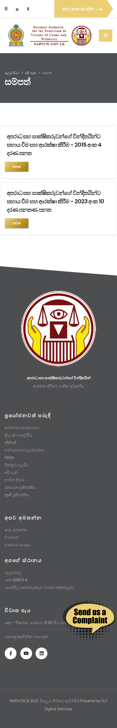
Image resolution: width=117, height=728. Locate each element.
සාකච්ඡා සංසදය (18, 544)
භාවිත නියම (14, 479)
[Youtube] (26, 653)
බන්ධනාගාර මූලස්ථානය (24, 450)
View (16, 166)
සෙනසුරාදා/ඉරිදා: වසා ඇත (26, 636)
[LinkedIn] (41, 653)
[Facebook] (11, 653)
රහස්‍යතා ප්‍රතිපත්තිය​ (20, 487)
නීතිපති (10, 442)
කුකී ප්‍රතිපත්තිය (17, 494)
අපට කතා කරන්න (78, 9)
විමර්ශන (12, 537)
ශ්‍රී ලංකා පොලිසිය (18, 435)
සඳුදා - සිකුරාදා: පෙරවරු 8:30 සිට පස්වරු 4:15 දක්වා (47, 622)
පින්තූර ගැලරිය (16, 465)
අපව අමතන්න (16, 530)
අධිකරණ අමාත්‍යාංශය (22, 427)
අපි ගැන (30, 73)
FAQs (9, 457)
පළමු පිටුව (12, 73)
